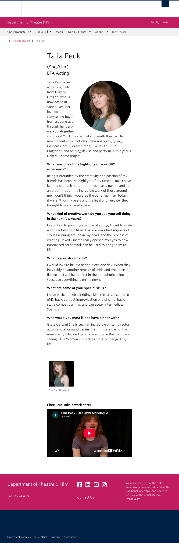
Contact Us (85, 497)
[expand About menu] (107, 32)
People (59, 31)
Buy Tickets (119, 31)
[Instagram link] (105, 485)
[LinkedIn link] (89, 485)
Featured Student (21, 40)
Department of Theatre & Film (30, 22)
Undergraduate (16, 31)
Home (5, 40)
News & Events (77, 31)
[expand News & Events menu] (90, 32)
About (99, 31)
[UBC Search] (165, 4)
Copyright (55, 537)
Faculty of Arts (159, 22)
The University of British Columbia (15, 9)
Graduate (40, 31)
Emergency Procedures (19, 537)
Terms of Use (40, 537)
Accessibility (70, 537)
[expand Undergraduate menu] (30, 32)
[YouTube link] (97, 485)
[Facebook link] (81, 485)
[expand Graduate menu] (50, 32)
